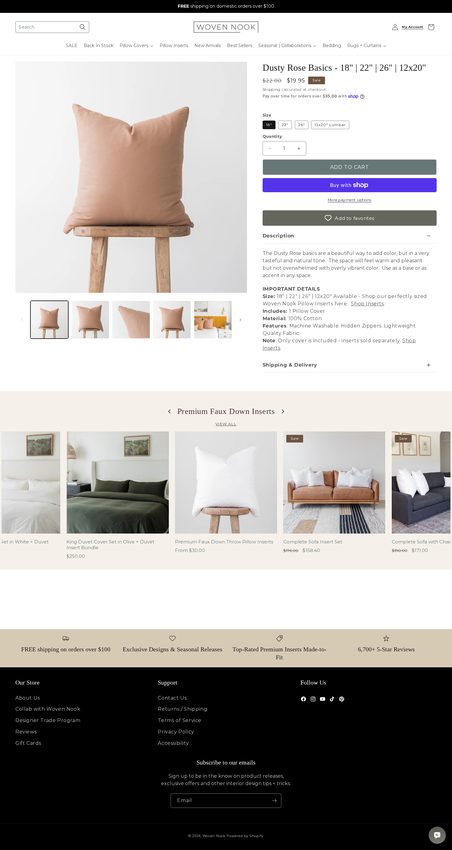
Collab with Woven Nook (47, 709)
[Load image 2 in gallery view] (90, 320)
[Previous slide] (170, 411)
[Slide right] (240, 320)
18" (269, 124)
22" (285, 124)
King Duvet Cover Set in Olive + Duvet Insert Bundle (110, 545)
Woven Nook (214, 836)
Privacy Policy (176, 732)
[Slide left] (22, 320)
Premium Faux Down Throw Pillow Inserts (224, 542)
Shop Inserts (367, 304)
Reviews (26, 732)
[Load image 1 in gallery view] (49, 320)
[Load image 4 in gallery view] (172, 320)
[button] (52, 27)
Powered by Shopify (245, 836)
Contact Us (172, 698)
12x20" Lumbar (330, 124)
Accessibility (173, 743)
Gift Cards (28, 743)
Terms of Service (179, 720)
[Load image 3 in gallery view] (131, 320)
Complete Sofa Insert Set (312, 542)
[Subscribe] (274, 800)
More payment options (349, 199)
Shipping (272, 89)
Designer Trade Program (47, 720)
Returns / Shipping (182, 709)
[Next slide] (283, 411)
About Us (27, 698)
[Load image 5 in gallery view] (213, 320)
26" (301, 124)
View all (226, 424)
